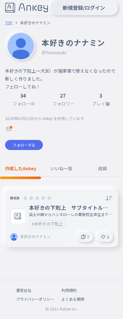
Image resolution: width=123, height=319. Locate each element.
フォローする (24, 144)
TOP (9, 22)
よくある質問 (73, 299)
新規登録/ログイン (84, 7)
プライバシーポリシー (35, 299)
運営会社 (23, 290)
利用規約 (69, 290)
